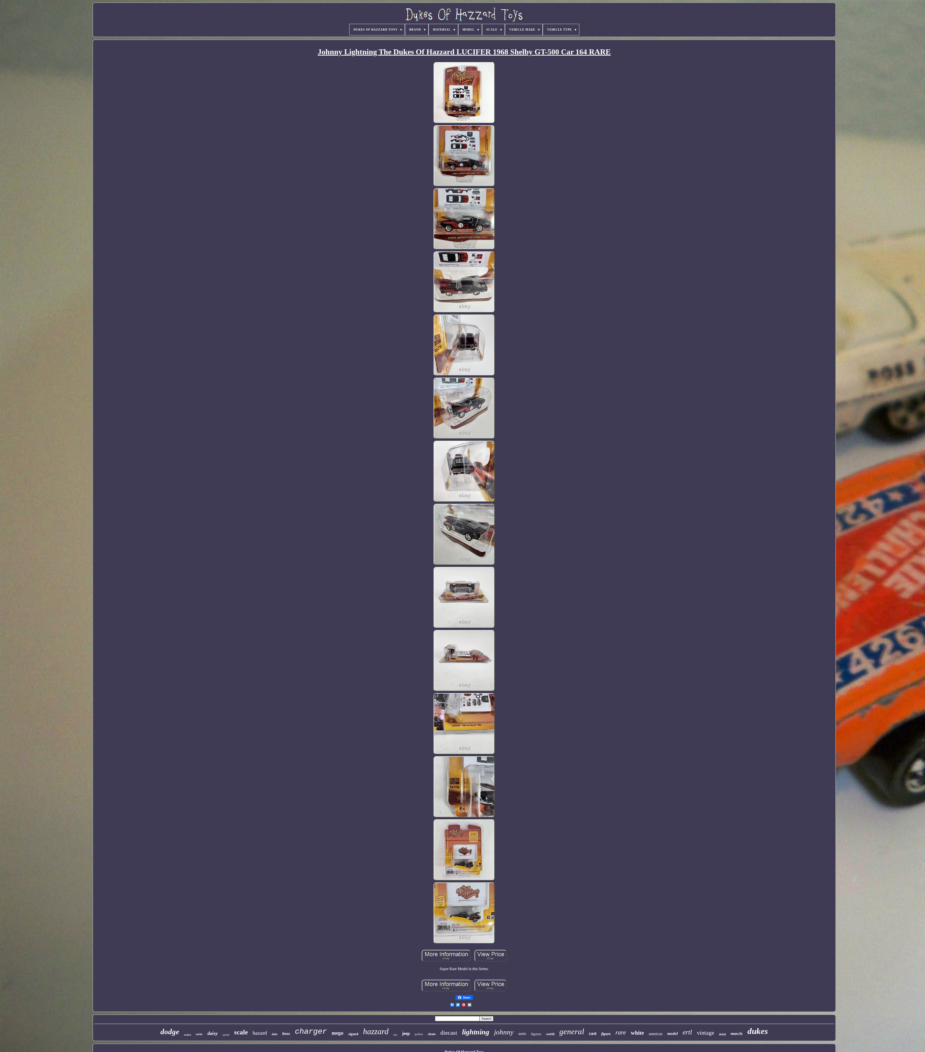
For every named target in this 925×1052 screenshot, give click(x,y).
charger (311, 1031)
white (637, 1033)
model (672, 1033)
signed (353, 1034)
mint (722, 1034)
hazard (260, 1033)
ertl (687, 1032)
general (571, 1031)
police (419, 1034)
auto (522, 1033)
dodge (169, 1031)
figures (536, 1034)
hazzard (376, 1031)
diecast (448, 1032)
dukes (757, 1031)
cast (592, 1033)
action (187, 1034)
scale (241, 1032)
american (655, 1034)
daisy (212, 1033)
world (550, 1034)
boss (286, 1033)
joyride (226, 1034)
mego (338, 1033)
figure (606, 1034)
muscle (737, 1033)
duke (275, 1034)
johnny (504, 1032)
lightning (475, 1032)
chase (432, 1034)
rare (620, 1032)
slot (395, 1034)
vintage (705, 1033)
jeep (406, 1033)
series (199, 1034)
